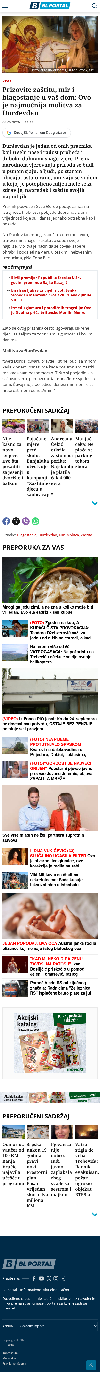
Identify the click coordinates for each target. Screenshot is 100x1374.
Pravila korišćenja (14, 1363)
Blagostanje (26, 534)
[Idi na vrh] (91, 1365)
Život (8, 80)
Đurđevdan (47, 534)
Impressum (10, 1353)
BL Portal (8, 1344)
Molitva (73, 534)
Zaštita (86, 534)
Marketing (9, 1358)
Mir (62, 534)
